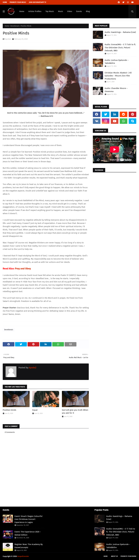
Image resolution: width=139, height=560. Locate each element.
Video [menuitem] (69, 11)
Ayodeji (8, 39)
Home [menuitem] (21, 11)
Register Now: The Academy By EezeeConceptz (29, 546)
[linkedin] (114, 114)
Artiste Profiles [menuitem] (34, 11)
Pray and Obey (23, 268)
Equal (34, 410)
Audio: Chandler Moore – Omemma (116, 90)
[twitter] (123, 2)
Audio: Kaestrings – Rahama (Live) (120, 32)
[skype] (132, 121)
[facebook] (118, 2)
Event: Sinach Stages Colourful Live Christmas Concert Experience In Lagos (28, 519)
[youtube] (132, 2)
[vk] (96, 121)
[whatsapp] (123, 121)
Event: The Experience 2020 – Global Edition (28, 533)
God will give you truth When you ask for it (75, 411)
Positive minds (9, 410)
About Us (114, 556)
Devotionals (14, 26)
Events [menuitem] (79, 11)
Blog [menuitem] (88, 11)
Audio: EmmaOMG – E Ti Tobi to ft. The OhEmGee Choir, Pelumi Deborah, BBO (120, 47)
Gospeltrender (23, 556)
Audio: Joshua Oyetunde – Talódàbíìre (117, 61)
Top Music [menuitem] (49, 11)
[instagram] (127, 2)
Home (5, 2)
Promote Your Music (18, 2)
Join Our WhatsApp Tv (37, 2)
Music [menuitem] (60, 11)
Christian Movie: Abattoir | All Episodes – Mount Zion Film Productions (118, 76)
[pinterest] (132, 114)
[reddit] (123, 114)
